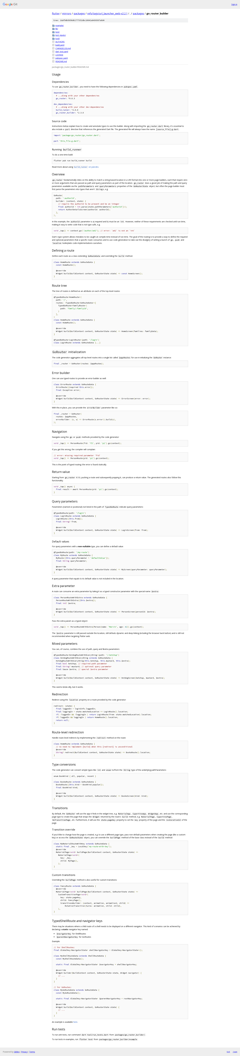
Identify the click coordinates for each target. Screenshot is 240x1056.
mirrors (66, 13)
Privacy (24, 1051)
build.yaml (59, 45)
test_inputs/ (60, 35)
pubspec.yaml (61, 58)
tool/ (57, 38)
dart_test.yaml (61, 51)
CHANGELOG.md (63, 48)
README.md (61, 61)
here (75, 1022)
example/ (59, 25)
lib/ (56, 28)
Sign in (234, 4)
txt (228, 1051)
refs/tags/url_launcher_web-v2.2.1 (107, 13)
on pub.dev (86, 167)
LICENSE (59, 55)
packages (79, 13)
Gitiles (16, 1051)
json (235, 1051)
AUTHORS (60, 41)
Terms (32, 1051)
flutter (56, 13)
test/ (57, 32)
